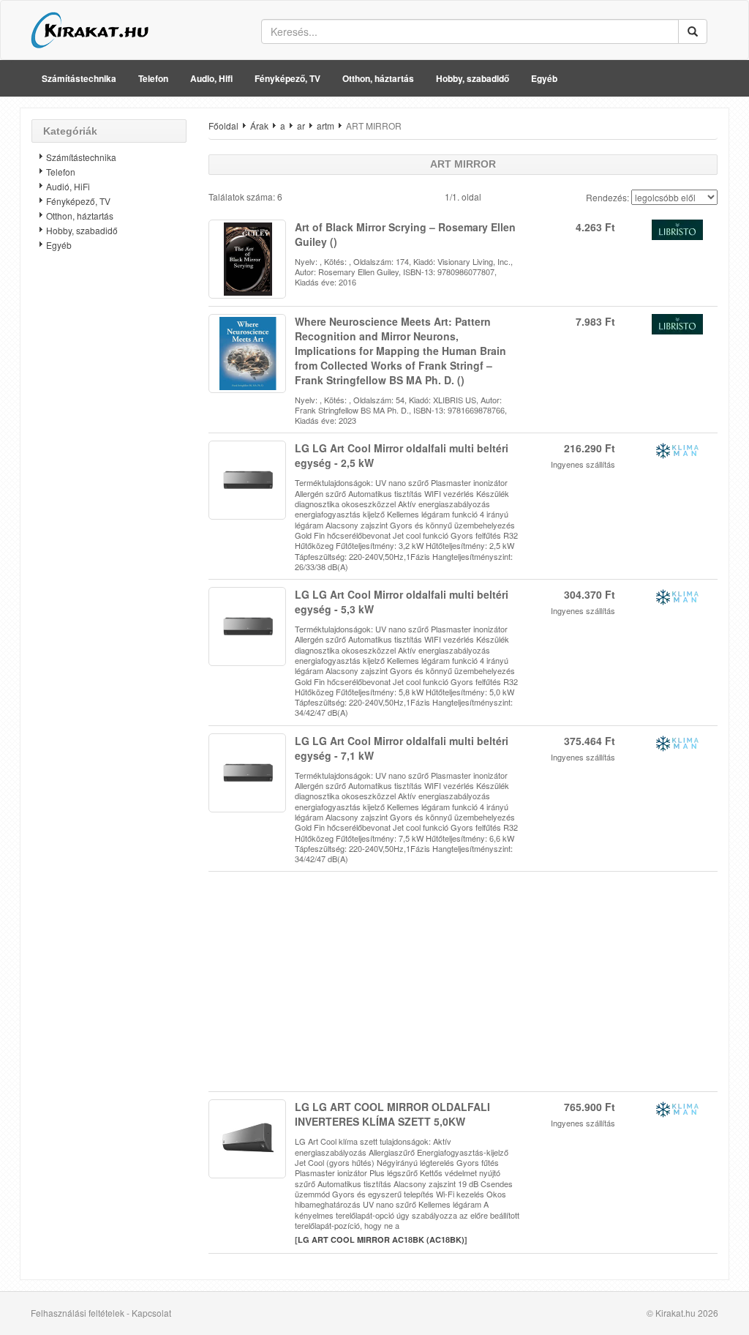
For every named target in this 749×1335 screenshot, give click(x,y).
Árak (259, 125)
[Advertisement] (109, 494)
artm (325, 125)
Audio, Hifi (211, 78)
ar (301, 125)
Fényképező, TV (287, 78)
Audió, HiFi (68, 186)
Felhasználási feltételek (77, 1312)
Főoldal (223, 125)
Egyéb (544, 78)
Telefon (153, 78)
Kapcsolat (151, 1312)
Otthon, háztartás (378, 78)
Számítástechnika (79, 78)
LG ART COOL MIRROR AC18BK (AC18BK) (381, 1239)
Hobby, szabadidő (472, 78)
